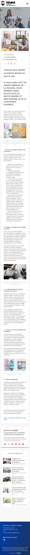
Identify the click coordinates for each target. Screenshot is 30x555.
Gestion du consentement (21, 550)
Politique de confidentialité (19, 549)
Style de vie (9, 54)
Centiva (18, 553)
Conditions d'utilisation (8, 550)
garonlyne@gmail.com (14, 532)
